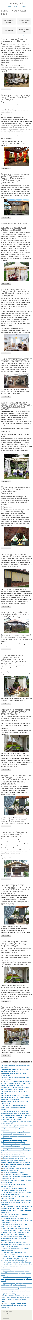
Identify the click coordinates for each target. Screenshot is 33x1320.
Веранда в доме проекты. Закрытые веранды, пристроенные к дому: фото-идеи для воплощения (16, 1128)
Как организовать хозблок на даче (13, 1172)
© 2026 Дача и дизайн (7, 1311)
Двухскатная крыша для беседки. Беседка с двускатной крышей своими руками (15, 1088)
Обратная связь (6, 1318)
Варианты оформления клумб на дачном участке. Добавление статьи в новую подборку (15, 1229)
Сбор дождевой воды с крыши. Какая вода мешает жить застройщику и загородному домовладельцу (15, 1239)
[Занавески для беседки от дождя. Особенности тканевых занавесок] (16, 868)
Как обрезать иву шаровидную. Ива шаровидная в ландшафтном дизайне (13, 1155)
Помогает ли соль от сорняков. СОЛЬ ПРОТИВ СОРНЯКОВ (14, 1254)
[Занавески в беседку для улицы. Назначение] (16, 271)
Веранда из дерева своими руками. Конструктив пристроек (13, 1185)
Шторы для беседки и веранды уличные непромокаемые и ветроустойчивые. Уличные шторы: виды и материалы (15, 1245)
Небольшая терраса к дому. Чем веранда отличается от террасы (15, 1250)
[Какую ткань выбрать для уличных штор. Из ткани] (16, 80)
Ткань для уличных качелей (8, 21)
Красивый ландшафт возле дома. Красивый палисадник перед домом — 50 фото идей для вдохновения (16, 1202)
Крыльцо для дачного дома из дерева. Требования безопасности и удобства (14, 1141)
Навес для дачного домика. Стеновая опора (17, 1263)
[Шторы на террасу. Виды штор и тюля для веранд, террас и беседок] (16, 975)
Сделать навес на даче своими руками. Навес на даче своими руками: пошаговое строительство (16, 1267)
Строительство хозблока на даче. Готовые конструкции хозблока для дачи (15, 1145)
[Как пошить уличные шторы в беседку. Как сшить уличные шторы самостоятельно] (16, 536)
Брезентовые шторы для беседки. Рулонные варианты (16, 555)
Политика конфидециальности (9, 1315)
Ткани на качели (8, 30)
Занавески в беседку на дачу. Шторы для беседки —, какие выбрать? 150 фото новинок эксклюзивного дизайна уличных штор (16, 1011)
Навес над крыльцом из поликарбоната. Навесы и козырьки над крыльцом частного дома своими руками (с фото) (16, 1220)
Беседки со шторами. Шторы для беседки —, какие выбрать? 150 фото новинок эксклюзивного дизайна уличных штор (16, 779)
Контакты (4, 1313)
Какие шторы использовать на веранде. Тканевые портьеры (16, 360)
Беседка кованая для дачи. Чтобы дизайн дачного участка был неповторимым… (15, 1233)
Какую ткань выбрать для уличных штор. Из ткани (14, 40)
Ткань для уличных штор (24, 30)
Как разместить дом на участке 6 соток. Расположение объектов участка (14, 1119)
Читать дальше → (6, 89)
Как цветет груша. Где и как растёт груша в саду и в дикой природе (15, 1165)
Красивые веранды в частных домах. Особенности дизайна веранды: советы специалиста (13, 1305)
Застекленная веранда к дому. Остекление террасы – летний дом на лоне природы (15, 1133)
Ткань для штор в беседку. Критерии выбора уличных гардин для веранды (15, 614)
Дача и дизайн (16, 3)
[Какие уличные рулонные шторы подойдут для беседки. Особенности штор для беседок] (16, 466)
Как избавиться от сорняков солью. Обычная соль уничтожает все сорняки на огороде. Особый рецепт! (16, 1279)
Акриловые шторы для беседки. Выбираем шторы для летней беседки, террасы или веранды (15, 292)
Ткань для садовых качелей (24, 21)
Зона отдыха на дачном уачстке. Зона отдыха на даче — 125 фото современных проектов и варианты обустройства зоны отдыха (16, 1083)
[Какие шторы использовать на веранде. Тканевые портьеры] (16, 381)
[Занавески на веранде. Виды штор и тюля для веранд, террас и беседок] (16, 743)
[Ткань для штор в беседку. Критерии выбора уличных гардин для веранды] (16, 625)
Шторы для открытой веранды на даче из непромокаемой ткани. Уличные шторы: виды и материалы (13, 659)
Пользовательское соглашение (13, 1313)
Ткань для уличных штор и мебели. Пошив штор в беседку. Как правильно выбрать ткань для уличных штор (15, 178)
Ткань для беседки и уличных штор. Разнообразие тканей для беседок (16, 97)
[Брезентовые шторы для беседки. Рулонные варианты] (16, 578)
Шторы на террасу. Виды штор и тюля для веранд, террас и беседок (14, 943)
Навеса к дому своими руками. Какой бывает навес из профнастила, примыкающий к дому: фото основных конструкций (15, 1098)
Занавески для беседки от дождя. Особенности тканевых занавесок (14, 834)
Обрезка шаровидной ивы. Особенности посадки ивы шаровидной (14, 1215)
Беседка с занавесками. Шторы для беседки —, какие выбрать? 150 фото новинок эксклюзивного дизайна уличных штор (16, 889)
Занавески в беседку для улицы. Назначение (13, 228)
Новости (16, 6)
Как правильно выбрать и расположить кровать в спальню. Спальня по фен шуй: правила (14, 1108)
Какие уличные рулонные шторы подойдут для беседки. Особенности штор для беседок (16, 405)
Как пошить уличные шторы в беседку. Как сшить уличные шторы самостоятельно (16, 490)
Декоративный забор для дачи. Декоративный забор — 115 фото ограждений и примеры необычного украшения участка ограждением (16, 1259)
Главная (9, 6)
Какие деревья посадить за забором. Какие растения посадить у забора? (15, 1070)
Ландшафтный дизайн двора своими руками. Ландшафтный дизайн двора (16, 1193)
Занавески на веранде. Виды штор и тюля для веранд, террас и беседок (15, 711)
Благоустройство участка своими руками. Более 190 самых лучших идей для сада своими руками (16, 1273)
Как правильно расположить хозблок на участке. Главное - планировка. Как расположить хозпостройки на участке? (16, 1176)
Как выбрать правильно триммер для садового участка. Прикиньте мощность (13, 1189)
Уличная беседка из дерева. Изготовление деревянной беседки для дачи (15, 1169)
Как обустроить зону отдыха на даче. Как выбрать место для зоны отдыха (14, 1225)
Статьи (23, 6)
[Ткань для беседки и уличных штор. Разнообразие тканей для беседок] (16, 156)
